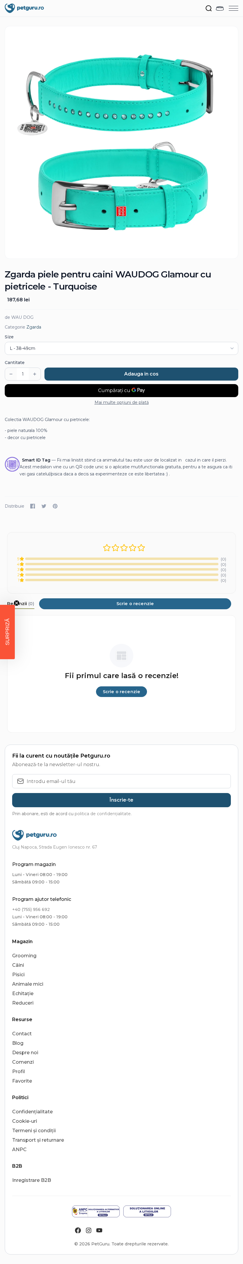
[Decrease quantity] (11, 374)
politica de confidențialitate (103, 813)
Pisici (18, 974)
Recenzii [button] (20, 603)
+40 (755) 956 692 (31, 909)
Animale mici (27, 984)
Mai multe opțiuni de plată (122, 402)
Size (9, 336)
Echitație (22, 993)
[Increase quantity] (35, 374)
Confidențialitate (32, 1111)
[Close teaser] (17, 603)
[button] (7, 632)
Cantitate (15, 362)
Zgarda (33, 327)
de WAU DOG (19, 317)
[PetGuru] (24, 8)
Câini (18, 965)
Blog (17, 1043)
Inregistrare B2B (31, 1180)
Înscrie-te (121, 800)
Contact (22, 1033)
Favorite (22, 1081)
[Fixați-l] (55, 506)
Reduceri (22, 1003)
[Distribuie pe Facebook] (32, 506)
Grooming (24, 955)
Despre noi (25, 1052)
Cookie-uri (24, 1121)
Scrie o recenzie (135, 603)
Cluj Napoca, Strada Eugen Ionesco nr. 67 (54, 847)
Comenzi (23, 1062)
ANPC (19, 1149)
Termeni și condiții (34, 1130)
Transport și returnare (38, 1140)
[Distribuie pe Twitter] (44, 506)
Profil (18, 1071)
